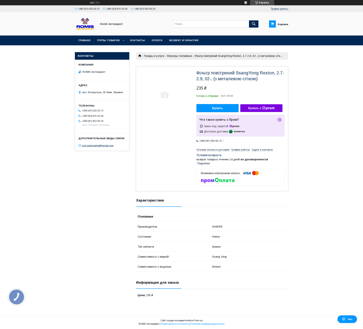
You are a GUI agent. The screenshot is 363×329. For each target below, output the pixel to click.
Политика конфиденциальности (207, 324)
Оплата (157, 40)
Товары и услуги (154, 55)
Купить (217, 108)
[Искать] (253, 24)
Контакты (137, 40)
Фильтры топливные (179, 55)
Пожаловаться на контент (174, 324)
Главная (84, 40)
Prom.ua (198, 320)
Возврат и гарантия (183, 40)
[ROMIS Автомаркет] (85, 30)
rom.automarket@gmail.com (98, 145)
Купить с (254, 108)
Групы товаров (108, 40)
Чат (350, 319)
